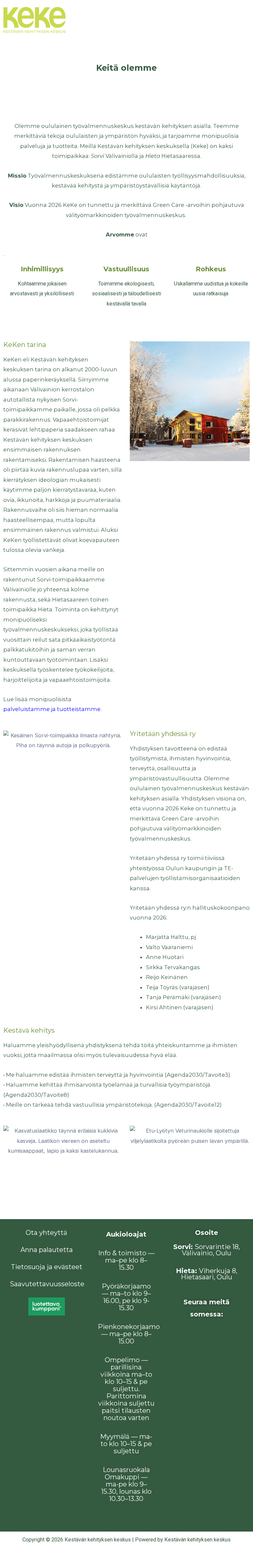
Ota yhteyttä (46, 1233)
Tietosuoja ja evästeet (46, 1267)
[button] (239, 19)
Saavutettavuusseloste (47, 1284)
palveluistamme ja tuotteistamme (51, 709)
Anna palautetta (46, 1250)
